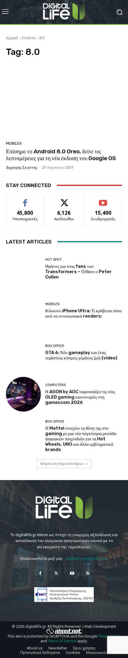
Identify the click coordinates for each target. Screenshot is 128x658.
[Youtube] (72, 573)
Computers (55, 385)
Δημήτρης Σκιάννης (21, 167)
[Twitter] (56, 573)
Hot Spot (53, 259)
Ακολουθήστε (64, 199)
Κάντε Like (25, 199)
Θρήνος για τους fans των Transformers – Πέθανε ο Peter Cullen (78, 272)
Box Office (54, 346)
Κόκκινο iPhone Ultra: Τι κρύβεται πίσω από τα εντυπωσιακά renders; (83, 313)
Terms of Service (62, 641)
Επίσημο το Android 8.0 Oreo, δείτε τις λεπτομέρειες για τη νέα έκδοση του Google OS (61, 155)
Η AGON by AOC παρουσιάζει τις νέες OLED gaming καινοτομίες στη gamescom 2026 (80, 397)
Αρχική (12, 37)
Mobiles (14, 143)
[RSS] (87, 573)
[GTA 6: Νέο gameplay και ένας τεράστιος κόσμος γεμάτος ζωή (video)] (23, 352)
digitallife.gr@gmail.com (86, 558)
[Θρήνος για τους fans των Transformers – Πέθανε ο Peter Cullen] (23, 268)
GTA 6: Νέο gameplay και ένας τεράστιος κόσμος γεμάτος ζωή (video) (81, 355)
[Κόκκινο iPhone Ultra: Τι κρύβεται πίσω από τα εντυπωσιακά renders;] (23, 310)
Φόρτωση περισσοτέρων (62, 463)
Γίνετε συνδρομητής (103, 201)
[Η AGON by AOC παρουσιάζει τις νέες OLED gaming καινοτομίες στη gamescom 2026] (23, 394)
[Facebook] (40, 573)
